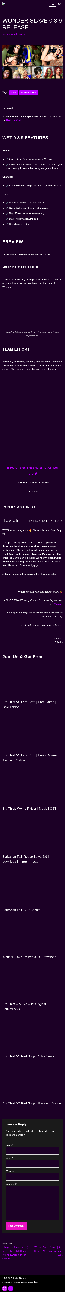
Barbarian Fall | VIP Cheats (21, 910)
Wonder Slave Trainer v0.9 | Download (29, 957)
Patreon (58, 604)
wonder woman (28, 92)
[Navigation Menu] (52, 4)
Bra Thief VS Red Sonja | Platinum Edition (31, 1103)
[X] (4, 1288)
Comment (11, 1184)
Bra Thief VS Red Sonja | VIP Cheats (28, 1056)
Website (10, 1171)
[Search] (59, 3)
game (13, 92)
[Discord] (10, 1288)
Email (9, 1158)
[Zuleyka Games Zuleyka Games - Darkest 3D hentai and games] (11, 3)
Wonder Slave (18, 34)
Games (6, 34)
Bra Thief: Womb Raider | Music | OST (29, 808)
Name (9, 1145)
